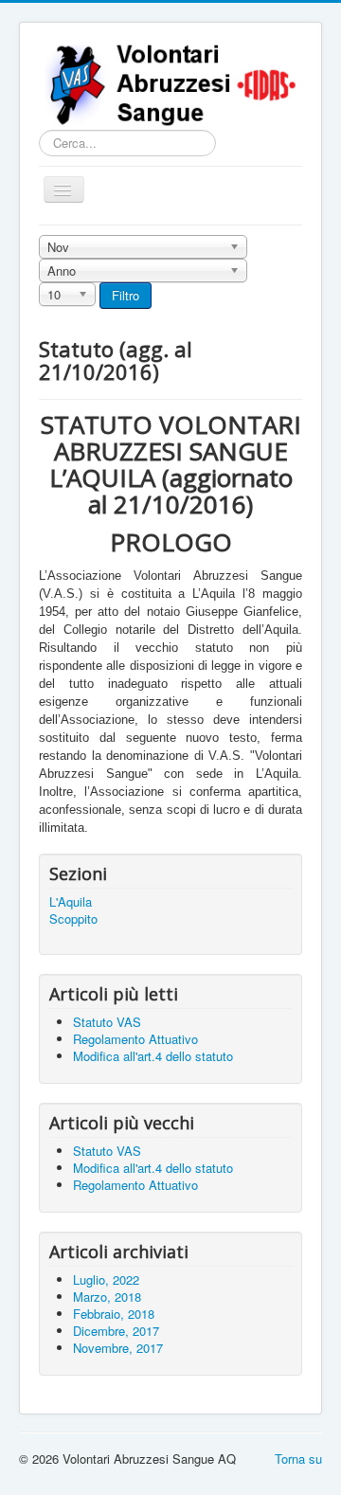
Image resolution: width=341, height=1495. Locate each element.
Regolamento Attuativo (135, 1185)
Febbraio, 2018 (113, 1314)
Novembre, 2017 (118, 1348)
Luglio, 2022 (106, 1279)
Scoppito (73, 919)
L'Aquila (70, 901)
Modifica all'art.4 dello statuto (153, 1168)
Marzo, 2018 (107, 1297)
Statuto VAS (107, 1151)
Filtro (125, 295)
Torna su (298, 1459)
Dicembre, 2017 (116, 1331)
